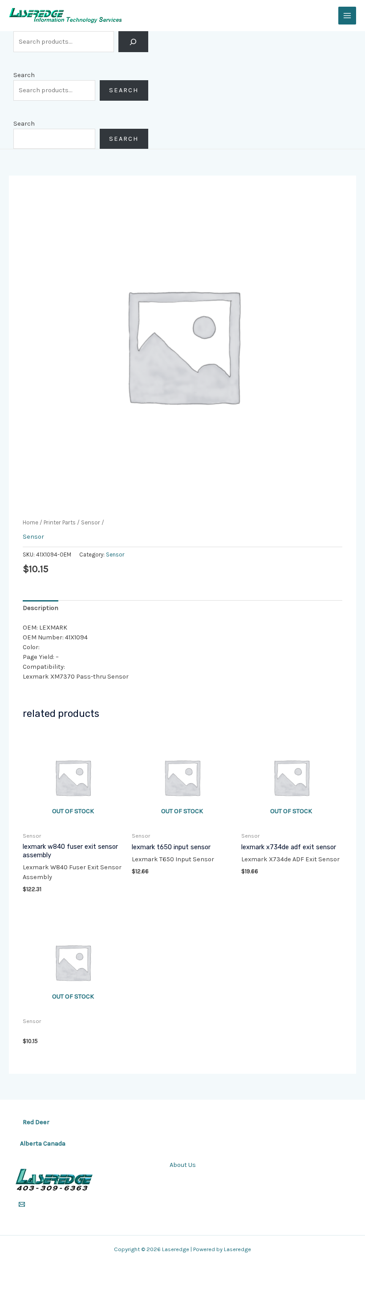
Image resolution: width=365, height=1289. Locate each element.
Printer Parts (60, 522)
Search (24, 75)
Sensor (90, 522)
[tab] (40, 608)
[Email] (21, 1204)
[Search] (133, 41)
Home (30, 522)
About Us (183, 1165)
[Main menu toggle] (347, 16)
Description (40, 608)
